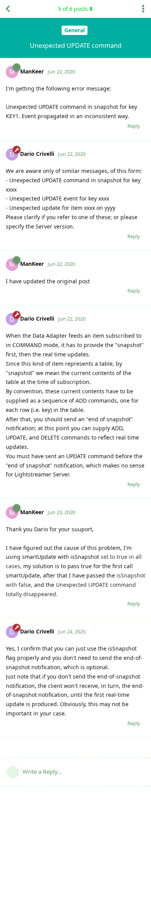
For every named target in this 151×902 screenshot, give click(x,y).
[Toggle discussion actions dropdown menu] (143, 9)
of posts (73, 8)
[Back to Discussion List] (7, 9)
